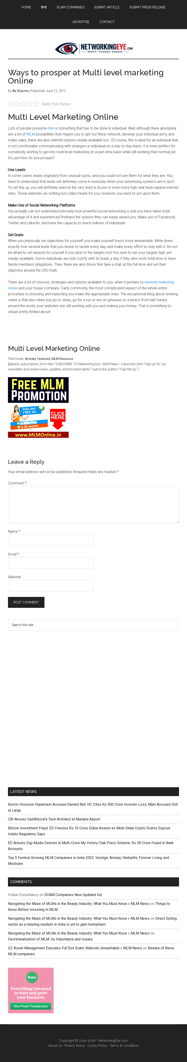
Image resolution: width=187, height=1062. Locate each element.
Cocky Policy (97, 1045)
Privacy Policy (75, 1045)
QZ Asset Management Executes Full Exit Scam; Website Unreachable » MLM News (75, 948)
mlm (50, 128)
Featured (43, 359)
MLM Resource (62, 359)
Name (14, 531)
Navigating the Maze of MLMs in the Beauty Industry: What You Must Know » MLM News (78, 904)
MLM (30, 134)
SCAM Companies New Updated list (73, 895)
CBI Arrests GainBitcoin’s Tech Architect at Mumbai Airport (54, 819)
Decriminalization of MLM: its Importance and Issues (50, 939)
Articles (30, 359)
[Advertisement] (42, 708)
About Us (55, 1045)
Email (13, 554)
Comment (17, 483)
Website (14, 577)
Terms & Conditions (124, 1045)
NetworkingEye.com (113, 1040)
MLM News (93, 48)
